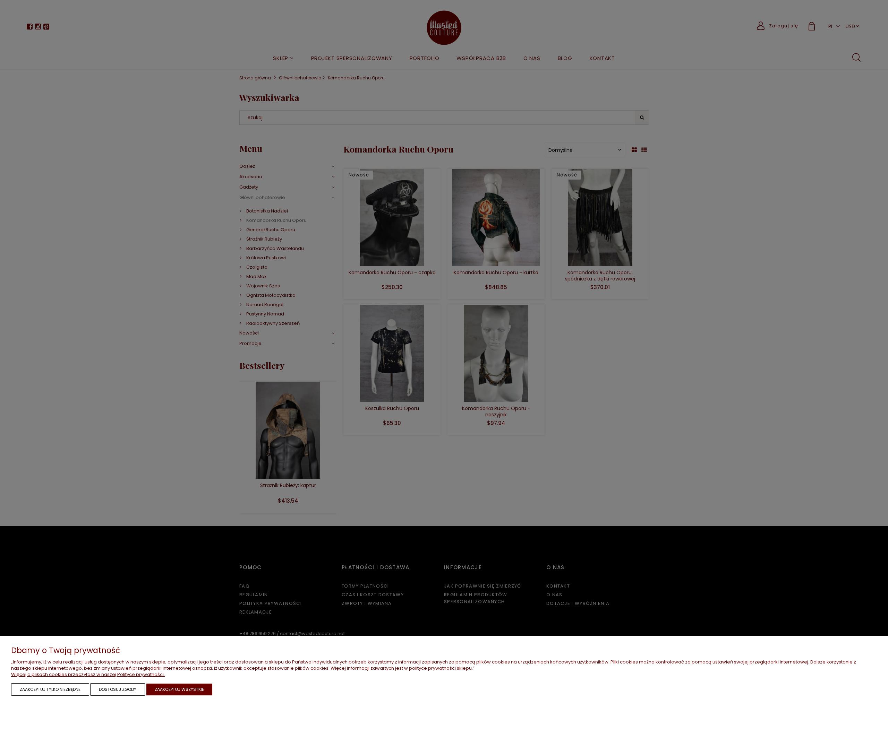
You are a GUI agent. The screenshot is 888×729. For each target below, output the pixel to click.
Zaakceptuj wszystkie (179, 689)
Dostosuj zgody (117, 689)
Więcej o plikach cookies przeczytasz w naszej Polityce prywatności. (88, 674)
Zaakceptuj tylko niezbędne (50, 689)
